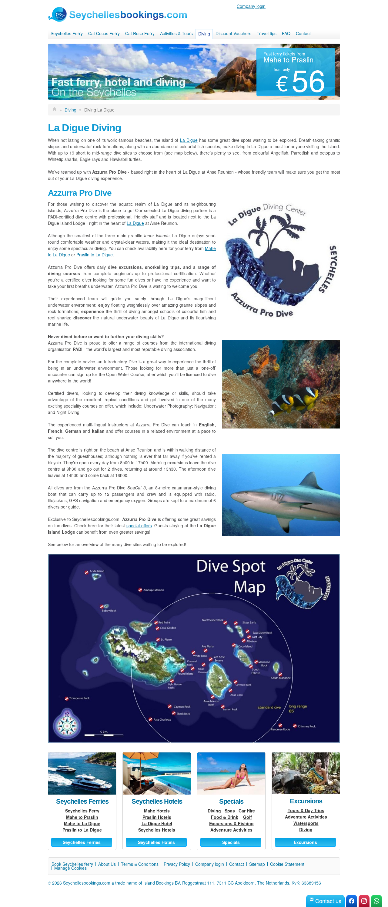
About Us (107, 864)
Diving (204, 34)
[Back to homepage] (54, 110)
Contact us (327, 901)
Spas (230, 811)
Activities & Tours (176, 33)
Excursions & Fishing (231, 823)
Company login (251, 6)
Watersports (306, 823)
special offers (139, 525)
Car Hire (247, 811)
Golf (247, 817)
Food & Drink (224, 817)
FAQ (286, 33)
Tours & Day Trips (306, 810)
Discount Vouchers (233, 33)
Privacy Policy (177, 864)
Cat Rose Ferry (140, 33)
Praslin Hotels (156, 817)
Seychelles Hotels (157, 801)
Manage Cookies (70, 868)
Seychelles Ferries (82, 801)
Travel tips (266, 33)
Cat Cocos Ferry (104, 33)
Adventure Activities (231, 830)
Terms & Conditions (140, 864)
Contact (303, 33)
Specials (231, 801)
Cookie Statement (287, 864)
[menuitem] (66, 33)
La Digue (189, 140)
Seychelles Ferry (67, 33)
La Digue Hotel (157, 823)
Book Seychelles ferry (72, 864)
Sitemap (257, 864)
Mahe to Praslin (82, 817)
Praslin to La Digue (94, 255)
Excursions (306, 801)
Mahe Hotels (157, 811)
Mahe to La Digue (82, 823)
